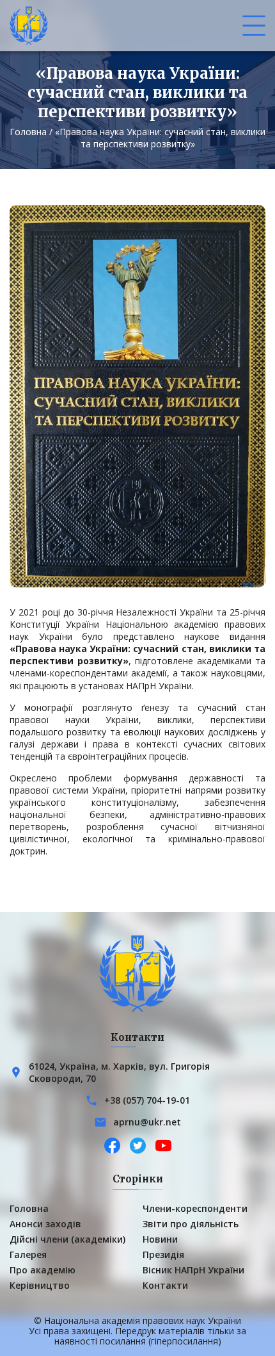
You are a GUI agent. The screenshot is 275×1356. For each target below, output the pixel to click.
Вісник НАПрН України (193, 1270)
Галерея (28, 1254)
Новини (160, 1239)
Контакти (165, 1285)
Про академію (42, 1270)
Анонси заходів (45, 1224)
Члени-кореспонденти (195, 1208)
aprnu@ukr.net (147, 1122)
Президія (163, 1254)
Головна (28, 132)
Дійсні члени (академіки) (67, 1239)
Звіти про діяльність (191, 1224)
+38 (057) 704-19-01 (147, 1100)
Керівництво (40, 1285)
